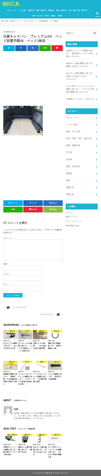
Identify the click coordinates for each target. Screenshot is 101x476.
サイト (6, 284)
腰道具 (53, 15)
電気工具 (51, 10)
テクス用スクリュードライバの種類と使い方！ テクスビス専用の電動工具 (80, 89)
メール (6, 274)
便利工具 (10, 3)
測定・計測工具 (61, 10)
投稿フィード (71, 217)
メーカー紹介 (22, 10)
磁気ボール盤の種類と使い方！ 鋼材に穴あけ (81, 64)
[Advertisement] (33, 79)
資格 (68, 180)
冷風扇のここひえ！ (80, 99)
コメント (7, 238)
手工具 (47, 15)
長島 (16, 409)
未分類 (59, 15)
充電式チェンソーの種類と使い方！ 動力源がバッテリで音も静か (80, 53)
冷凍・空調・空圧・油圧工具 (78, 10)
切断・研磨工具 (41, 10)
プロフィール (11, 10)
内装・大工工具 (37, 15)
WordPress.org (72, 226)
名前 (5, 264)
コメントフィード (73, 221)
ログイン (70, 212)
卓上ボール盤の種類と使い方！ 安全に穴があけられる (81, 76)
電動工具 (31, 10)
